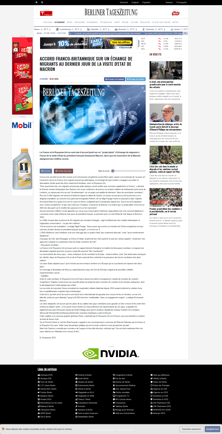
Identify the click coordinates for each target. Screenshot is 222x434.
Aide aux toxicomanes (125, 413)
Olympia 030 (45, 378)
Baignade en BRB (86, 396)
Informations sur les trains (50, 403)
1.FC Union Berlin (47, 385)
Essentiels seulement (191, 429)
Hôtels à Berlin (84, 389)
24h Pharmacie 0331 (161, 406)
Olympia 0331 (46, 375)
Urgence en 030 (159, 389)
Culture (134, 22)
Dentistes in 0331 (160, 399)
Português (182, 2)
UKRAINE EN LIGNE (161, 410)
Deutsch (124, 2)
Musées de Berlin (85, 382)
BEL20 (143, 39)
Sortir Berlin (83, 378)
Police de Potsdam (161, 385)
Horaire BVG (45, 399)
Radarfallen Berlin (86, 416)
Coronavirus (120, 403)
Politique (48, 22)
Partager (115, 79)
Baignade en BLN (86, 392)
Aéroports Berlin (47, 410)
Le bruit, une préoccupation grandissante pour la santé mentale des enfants (69, 33)
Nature (125, 22)
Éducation (145, 22)
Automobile (92, 22)
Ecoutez (46, 171)
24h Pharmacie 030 (161, 403)
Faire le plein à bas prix (87, 413)
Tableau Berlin (121, 406)
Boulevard (80, 22)
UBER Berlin (45, 413)
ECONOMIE (44, 78)
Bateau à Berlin (47, 406)
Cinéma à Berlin (84, 375)
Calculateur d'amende (87, 403)
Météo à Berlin (159, 378)
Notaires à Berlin (84, 410)
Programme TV (122, 396)
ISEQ (143, 44)
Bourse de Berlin (122, 382)
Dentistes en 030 (160, 396)
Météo (175, 22)
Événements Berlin (85, 385)
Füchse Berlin (46, 392)
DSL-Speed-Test (122, 389)
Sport (70, 22)
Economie (60, 22)
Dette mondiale (122, 392)
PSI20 (143, 49)
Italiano (169, 2)
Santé (117, 22)
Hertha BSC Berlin (48, 389)
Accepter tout (212, 429)
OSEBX (143, 47)
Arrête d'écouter (64, 171)
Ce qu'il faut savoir (161, 22)
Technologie (106, 22)
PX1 (142, 42)
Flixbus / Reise (83, 399)
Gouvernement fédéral (125, 385)
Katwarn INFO (158, 413)
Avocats (81, 406)
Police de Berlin (159, 382)
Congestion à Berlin (123, 375)
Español (146, 2)
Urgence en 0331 (160, 392)
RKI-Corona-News (123, 399)
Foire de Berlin (46, 382)
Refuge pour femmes (124, 410)
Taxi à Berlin (45, 416)
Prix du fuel (120, 378)
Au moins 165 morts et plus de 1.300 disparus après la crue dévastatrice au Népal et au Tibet (147, 33)
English (135, 2)
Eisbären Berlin (46, 396)
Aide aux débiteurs (161, 375)
